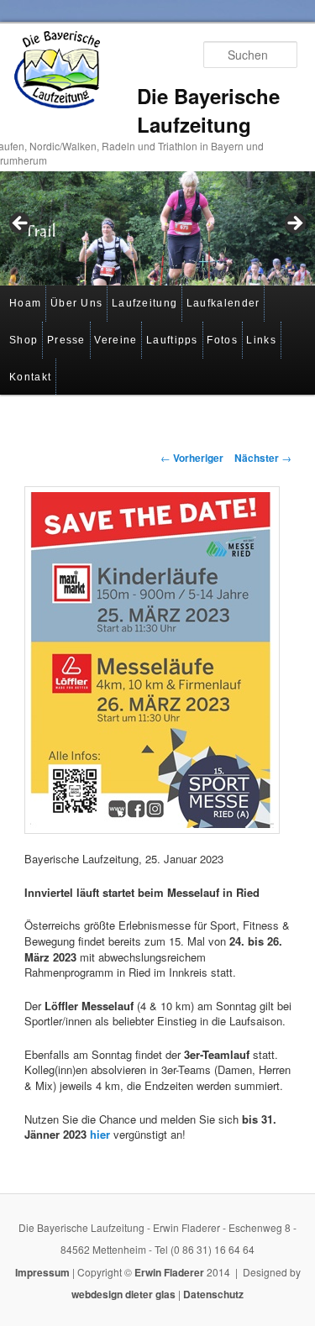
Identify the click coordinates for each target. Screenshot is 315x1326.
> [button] (294, 224)
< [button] (21, 224)
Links (261, 340)
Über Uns (76, 303)
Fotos (222, 340)
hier (100, 1134)
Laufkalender (223, 303)
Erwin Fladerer (169, 1272)
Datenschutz (213, 1294)
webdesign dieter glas (123, 1294)
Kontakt (30, 377)
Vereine (115, 340)
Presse (66, 340)
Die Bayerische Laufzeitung (208, 110)
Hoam (25, 303)
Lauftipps (172, 340)
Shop (23, 340)
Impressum (42, 1272)
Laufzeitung (144, 303)
